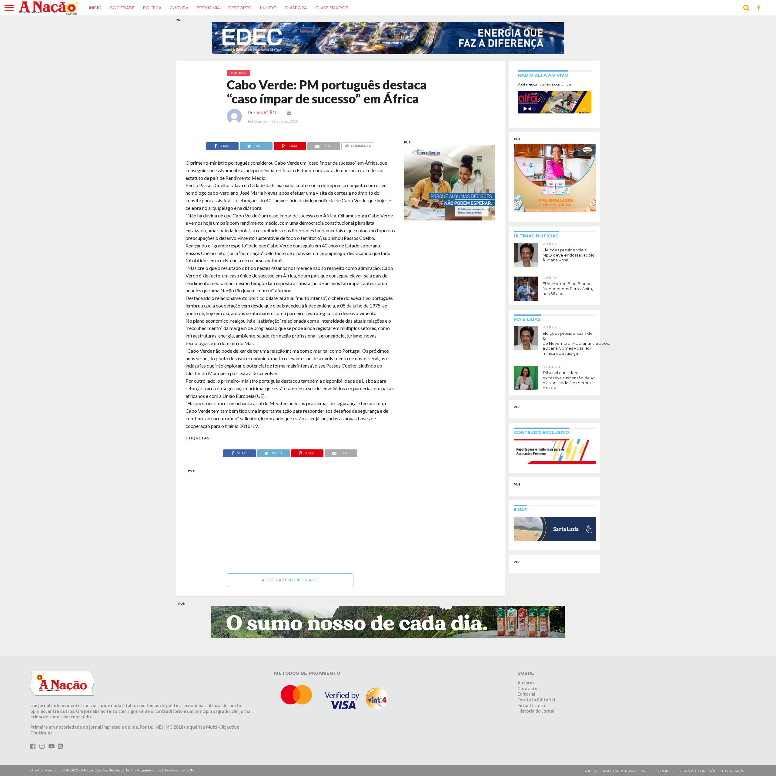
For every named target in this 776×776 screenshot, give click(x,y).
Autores (525, 682)
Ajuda (591, 771)
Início (95, 7)
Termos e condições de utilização (713, 771)
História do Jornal (535, 711)
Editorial (526, 694)
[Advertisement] (290, 519)
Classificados (331, 7)
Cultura (179, 7)
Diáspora (296, 7)
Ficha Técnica (531, 705)
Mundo (268, 7)
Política (152, 7)
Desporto (240, 7)
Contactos (528, 688)
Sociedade (122, 7)
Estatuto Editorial (536, 699)
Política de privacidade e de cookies (638, 771)
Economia (208, 7)
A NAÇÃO (266, 112)
